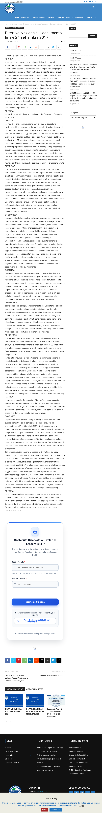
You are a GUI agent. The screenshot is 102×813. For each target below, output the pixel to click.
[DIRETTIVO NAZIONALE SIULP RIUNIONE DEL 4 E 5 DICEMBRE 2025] (35, 700)
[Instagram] (87, 1)
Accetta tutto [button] (55, 810)
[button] (93, 7)
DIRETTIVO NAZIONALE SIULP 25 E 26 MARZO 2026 (13, 711)
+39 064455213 (41, 792)
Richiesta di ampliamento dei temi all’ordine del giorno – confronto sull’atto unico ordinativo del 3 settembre (83, 68)
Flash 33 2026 (75, 58)
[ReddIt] (36, 47)
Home (7, 24)
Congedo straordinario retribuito (52, 675)
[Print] (47, 47)
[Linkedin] (30, 47)
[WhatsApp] (24, 47)
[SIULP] (10, 8)
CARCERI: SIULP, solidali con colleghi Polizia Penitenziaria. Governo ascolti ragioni (16, 678)
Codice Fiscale (18, 562)
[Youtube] (95, 1)
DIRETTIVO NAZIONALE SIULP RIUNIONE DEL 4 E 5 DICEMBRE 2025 (35, 711)
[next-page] (10, 721)
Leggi (81, 806)
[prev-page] (6, 721)
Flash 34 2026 (75, 51)
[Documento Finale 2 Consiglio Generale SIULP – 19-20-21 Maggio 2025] (56, 700)
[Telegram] (90, 1)
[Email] (41, 47)
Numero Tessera (19, 578)
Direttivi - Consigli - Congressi (22, 24)
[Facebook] (84, 1)
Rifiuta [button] (44, 810)
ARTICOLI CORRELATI (14, 689)
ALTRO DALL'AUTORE (34, 689)
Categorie (74, 112)
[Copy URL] (58, 47)
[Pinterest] (18, 47)
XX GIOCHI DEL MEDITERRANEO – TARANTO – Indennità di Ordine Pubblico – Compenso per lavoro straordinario (83, 83)
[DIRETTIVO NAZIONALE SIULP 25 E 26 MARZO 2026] (14, 700)
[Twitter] (92, 1)
